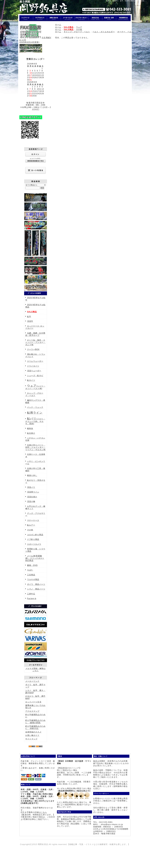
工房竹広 (31, 594)
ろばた (30, 570)
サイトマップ (31, 739)
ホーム (58, 25)
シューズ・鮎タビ (35, 376)
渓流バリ (31, 487)
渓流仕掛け (32, 497)
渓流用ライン (33, 492)
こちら (44, 812)
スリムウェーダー (35, 361)
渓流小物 (31, 501)
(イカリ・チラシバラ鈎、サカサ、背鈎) (35, 421)
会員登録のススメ (33, 732)
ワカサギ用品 (33, 580)
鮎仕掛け (31, 433)
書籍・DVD (32, 565)
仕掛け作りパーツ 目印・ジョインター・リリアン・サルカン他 (35, 447)
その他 (30, 530)
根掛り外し (32, 475)
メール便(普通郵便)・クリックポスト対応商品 (34, 558)
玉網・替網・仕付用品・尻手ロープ (35, 334)
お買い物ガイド (32, 735)
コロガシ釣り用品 (35, 535)
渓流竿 (30, 321)
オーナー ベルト (125, 32)
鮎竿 (29, 317)
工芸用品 (31, 575)
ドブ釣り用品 (33, 539)
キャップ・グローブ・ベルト (77, 32)
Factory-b (31, 599)
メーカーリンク (32, 681)
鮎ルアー (31, 525)
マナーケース (33, 520)
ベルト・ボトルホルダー (104, 32)
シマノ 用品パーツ (36, 589)
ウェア (79, 27)
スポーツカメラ (34, 544)
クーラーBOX (33, 349)
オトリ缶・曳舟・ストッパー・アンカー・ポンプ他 (35, 342)
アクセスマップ (32, 711)
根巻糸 (30, 428)
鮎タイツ (31, 380)
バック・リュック (35, 407)
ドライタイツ (33, 366)
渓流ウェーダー (34, 371)
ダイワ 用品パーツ (36, 584)
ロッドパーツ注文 (33, 702)
